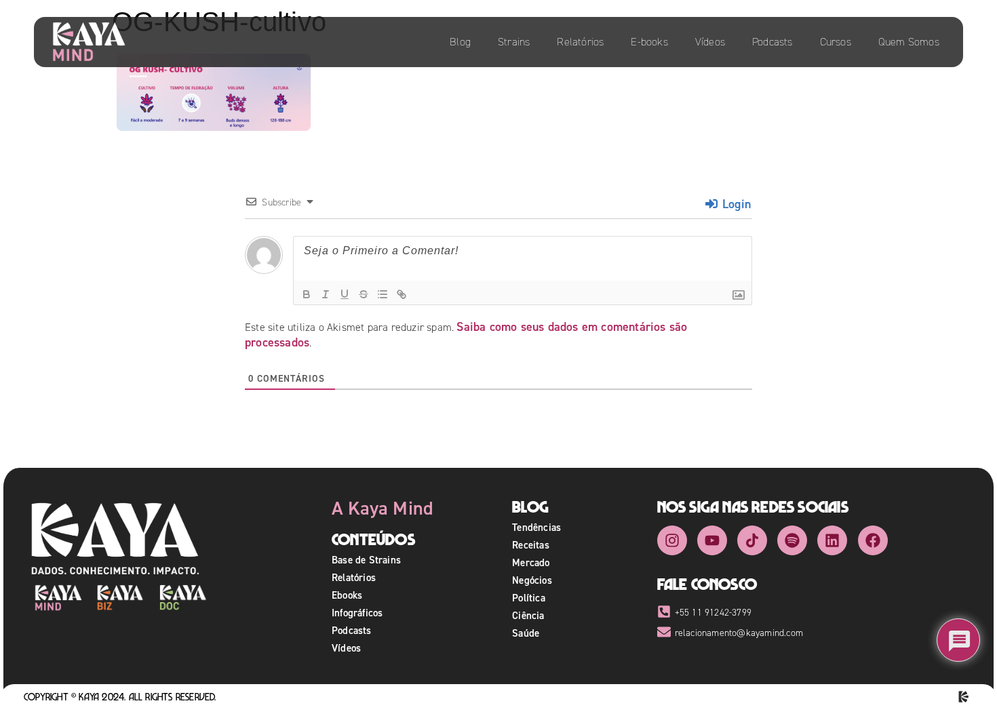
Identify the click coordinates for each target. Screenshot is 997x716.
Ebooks (347, 595)
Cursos (835, 41)
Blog (460, 41)
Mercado (530, 562)
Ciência (528, 615)
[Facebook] (873, 540)
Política (528, 597)
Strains (514, 41)
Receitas (530, 544)
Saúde (525, 632)
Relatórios (580, 41)
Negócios (532, 580)
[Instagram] (672, 540)
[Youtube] (712, 540)
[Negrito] (306, 294)
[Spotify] (792, 540)
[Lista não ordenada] (382, 294)
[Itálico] (325, 294)
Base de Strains (366, 559)
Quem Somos (908, 41)
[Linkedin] (832, 540)
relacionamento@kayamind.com (739, 633)
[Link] (401, 294)
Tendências (536, 527)
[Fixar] (363, 294)
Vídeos (710, 41)
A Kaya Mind (382, 508)
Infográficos (357, 612)
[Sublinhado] (344, 294)
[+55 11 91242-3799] (664, 611)
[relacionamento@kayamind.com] (664, 632)
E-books (649, 41)
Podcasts (772, 41)
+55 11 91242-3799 (713, 612)
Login (735, 204)
